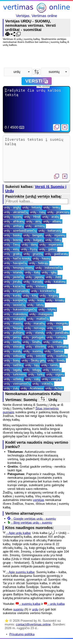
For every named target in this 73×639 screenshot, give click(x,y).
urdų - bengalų (33, 235)
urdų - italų (32, 272)
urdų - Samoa (53, 351)
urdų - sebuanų (14, 356)
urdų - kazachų (14, 286)
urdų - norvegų (35, 328)
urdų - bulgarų (33, 240)
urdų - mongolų (57, 323)
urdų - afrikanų (14, 221)
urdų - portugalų (34, 337)
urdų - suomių (32, 351)
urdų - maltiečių (38, 319)
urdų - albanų (52, 221)
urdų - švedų (56, 360)
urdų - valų (32, 379)
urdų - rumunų (56, 337)
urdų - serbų (12, 342)
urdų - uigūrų (55, 374)
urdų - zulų (11, 388)
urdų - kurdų (12, 295)
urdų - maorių (13, 323)
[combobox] (18, 72)
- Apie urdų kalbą (18, 533)
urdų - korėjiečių (15, 300)
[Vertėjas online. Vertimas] (36, 8)
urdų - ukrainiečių (16, 212)
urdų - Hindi (32, 217)
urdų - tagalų (12, 370)
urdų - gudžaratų (56, 254)
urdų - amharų (13, 226)
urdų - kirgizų (48, 295)
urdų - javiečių (14, 277)
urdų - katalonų (55, 281)
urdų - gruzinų (33, 254)
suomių (18, 609)
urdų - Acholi (54, 388)
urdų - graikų (13, 254)
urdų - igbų (49, 272)
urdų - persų (12, 337)
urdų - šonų (12, 360)
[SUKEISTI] (36, 72)
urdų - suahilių (57, 356)
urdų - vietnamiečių (17, 383)
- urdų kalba (56, 604)
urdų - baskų (12, 235)
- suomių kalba (29, 604)
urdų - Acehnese (32, 388)
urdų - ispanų (13, 217)
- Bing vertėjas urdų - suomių (31, 522)
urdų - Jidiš (53, 277)
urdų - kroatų (55, 300)
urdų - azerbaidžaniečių (20, 230)
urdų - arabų (50, 217)
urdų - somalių (58, 346)
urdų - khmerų (36, 286)
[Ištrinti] (64, 127)
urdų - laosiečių (14, 305)
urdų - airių (33, 221)
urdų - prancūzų (58, 212)
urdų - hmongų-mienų (19, 268)
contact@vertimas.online (33, 624)
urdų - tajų (32, 365)
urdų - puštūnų (14, 332)
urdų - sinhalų (52, 342)
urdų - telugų (32, 370)
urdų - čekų (53, 240)
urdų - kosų (36, 300)
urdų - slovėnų (36, 346)
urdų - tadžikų (13, 365)
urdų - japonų (34, 277)
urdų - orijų (54, 328)
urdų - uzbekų (13, 379)
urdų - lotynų (47, 309)
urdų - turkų (36, 374)
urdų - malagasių (41, 314)
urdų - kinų (30, 295)
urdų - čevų (12, 244)
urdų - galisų (47, 249)
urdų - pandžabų (57, 332)
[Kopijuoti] (56, 127)
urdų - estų (11, 249)
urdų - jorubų (13, 281)
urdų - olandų (35, 332)
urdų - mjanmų (55, 235)
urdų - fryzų (29, 249)
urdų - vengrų (51, 379)
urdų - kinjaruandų (16, 291)
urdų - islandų (13, 272)
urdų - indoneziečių (48, 268)
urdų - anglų (12, 207)
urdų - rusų (37, 212)
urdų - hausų (41, 258)
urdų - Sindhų (32, 342)
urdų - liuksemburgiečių (20, 309)
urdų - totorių (52, 370)
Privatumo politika (21, 634)
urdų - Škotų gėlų (33, 360)
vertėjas (38, 500)
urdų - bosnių (13, 240)
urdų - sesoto (36, 356)
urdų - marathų (34, 323)
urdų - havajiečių (15, 263)
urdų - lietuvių (31, 207)
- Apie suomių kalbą (20, 572)
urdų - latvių (35, 305)
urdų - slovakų (14, 346)
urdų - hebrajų (38, 263)
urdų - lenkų (51, 207)
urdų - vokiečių (42, 383)
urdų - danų (29, 244)
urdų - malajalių (14, 319)
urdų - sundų (12, 351)
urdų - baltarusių (49, 230)
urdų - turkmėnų (15, 374)
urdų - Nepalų (13, 328)
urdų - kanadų (33, 281)
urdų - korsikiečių (43, 291)
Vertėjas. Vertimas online (36, 16)
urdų (35, 609)
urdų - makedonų (15, 314)
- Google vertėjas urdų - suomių (33, 518)
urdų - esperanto (50, 244)
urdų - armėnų (35, 226)
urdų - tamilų (50, 365)
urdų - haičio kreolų (17, 258)
